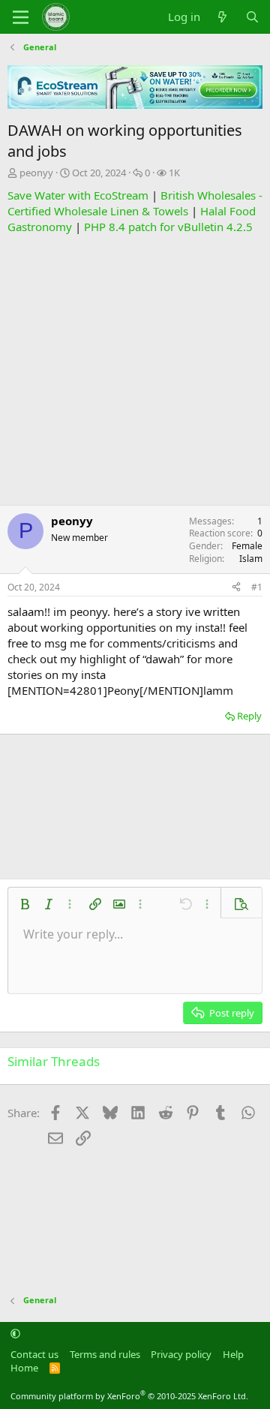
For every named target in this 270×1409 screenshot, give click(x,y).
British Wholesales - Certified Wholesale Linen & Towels (135, 203)
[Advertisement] (135, 370)
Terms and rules (105, 1354)
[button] (25, 904)
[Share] (236, 587)
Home (24, 1367)
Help (233, 1354)
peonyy (36, 172)
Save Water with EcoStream (78, 195)
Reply (249, 716)
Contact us (34, 1354)
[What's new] (222, 17)
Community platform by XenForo (129, 1395)
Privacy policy (181, 1354)
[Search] (252, 17)
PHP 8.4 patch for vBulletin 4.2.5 (168, 226)
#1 (256, 587)
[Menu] (20, 17)
